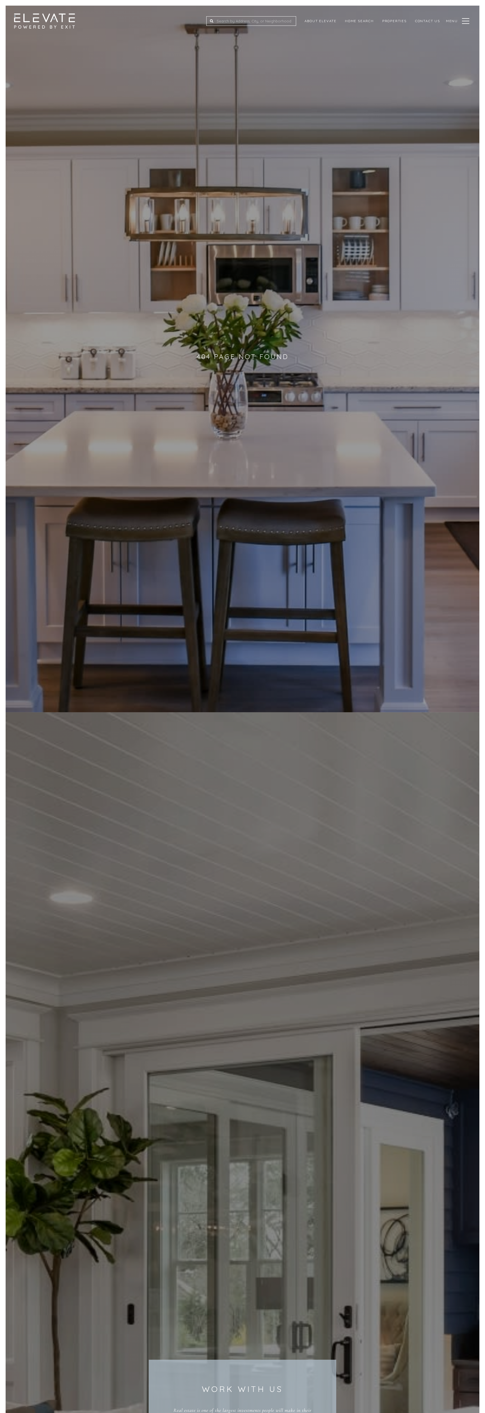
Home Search (359, 21)
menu (452, 21)
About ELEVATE (321, 21)
